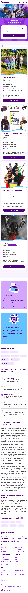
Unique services (19, 572)
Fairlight (5, 243)
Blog (2, 549)
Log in (16, 561)
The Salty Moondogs (9, 77)
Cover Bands (5, 352)
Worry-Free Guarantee (9, 333)
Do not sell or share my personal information (12, 586)
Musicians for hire (6, 561)
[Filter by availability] (15, 46)
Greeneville (4, 525)
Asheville (20, 525)
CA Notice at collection (7, 584)
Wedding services (19, 574)
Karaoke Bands (5, 356)
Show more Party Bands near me (14, 273)
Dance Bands (14, 352)
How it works (18, 547)
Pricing (3, 572)
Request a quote (19, 551)
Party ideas (18, 549)
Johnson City (5, 522)
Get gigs (3, 570)
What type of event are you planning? (13, 28)
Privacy (7, 583)
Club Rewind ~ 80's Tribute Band (12, 190)
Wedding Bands (15, 359)
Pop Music (23, 356)
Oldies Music (15, 356)
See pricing (14, 306)
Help (16, 557)
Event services (19, 570)
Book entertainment (6, 557)
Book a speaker (5, 559)
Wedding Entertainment (7, 363)
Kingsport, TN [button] (14, 20)
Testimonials (4, 574)
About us (3, 547)
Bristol (12, 522)
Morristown (13, 525)
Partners (3, 551)
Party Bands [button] (14, 22)
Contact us (18, 559)
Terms (2, 583)
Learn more (14, 340)
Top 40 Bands (5, 359)
